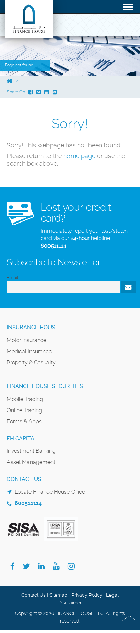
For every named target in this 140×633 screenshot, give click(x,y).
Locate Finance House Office (50, 492)
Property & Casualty (31, 362)
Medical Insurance (29, 351)
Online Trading (24, 410)
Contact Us (33, 595)
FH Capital (22, 438)
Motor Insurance (26, 340)
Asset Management (31, 462)
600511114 (53, 245)
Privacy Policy (86, 595)
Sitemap (58, 595)
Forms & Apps (24, 421)
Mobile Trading (25, 399)
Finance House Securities (45, 386)
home (72, 156)
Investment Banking (31, 451)
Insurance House (33, 327)
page (88, 156)
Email (12, 277)
